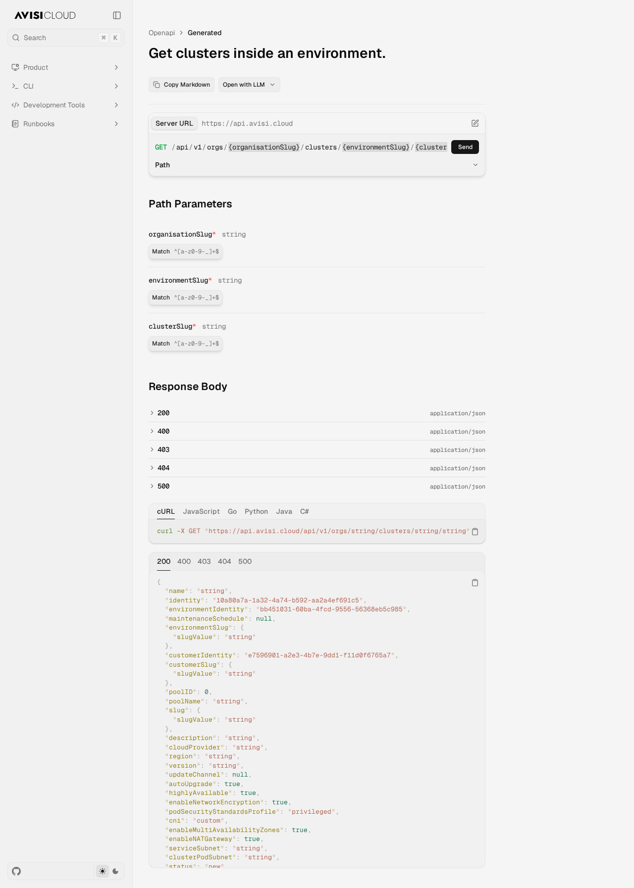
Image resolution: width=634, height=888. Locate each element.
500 (163, 486)
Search (70, 37)
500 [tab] (245, 561)
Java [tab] (284, 511)
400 (163, 431)
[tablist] (317, 511)
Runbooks (38, 123)
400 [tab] (184, 561)
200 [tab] (163, 561)
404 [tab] (224, 561)
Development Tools (54, 104)
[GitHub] (16, 871)
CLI (28, 86)
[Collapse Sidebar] (116, 15)
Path (162, 164)
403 (163, 449)
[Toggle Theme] (109, 871)
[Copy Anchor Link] (240, 204)
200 (163, 412)
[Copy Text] (475, 532)
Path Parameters (190, 203)
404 (163, 467)
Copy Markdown (187, 85)
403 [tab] (204, 561)
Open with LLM (244, 85)
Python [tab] (256, 511)
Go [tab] (232, 511)
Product (35, 67)
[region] (317, 531)
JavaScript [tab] (201, 511)
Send (465, 147)
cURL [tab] (166, 511)
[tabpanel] (317, 531)
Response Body (188, 386)
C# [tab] (304, 511)
